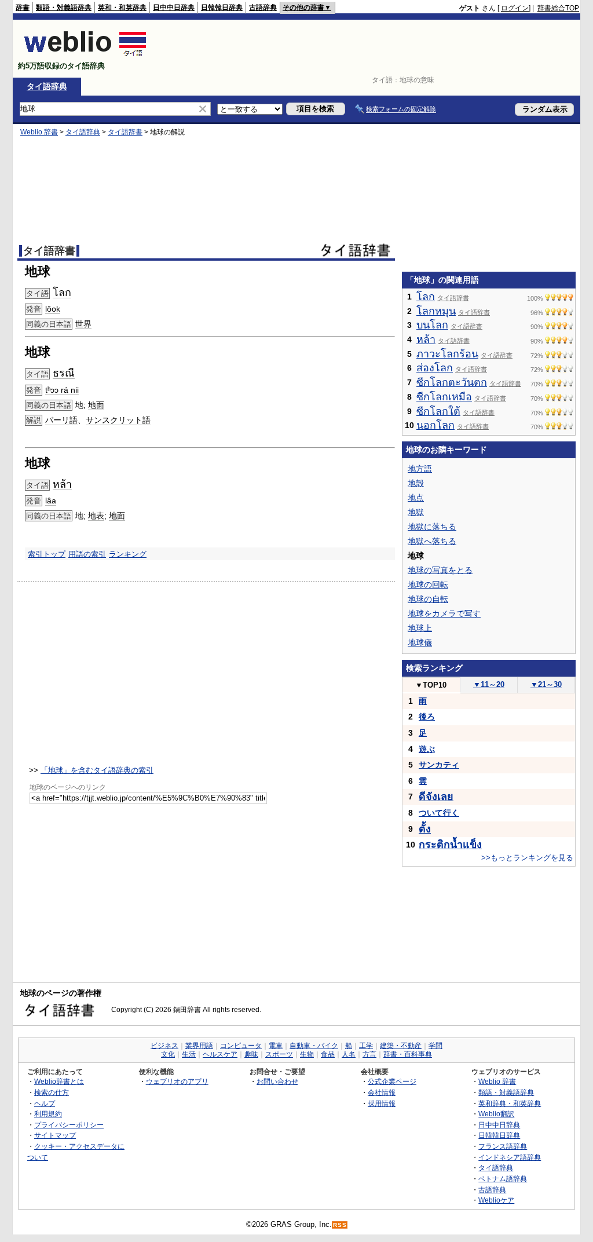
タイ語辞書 (125, 132)
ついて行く (439, 812)
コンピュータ (241, 1045)
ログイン (515, 8)
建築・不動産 (401, 1045)
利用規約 (48, 1113)
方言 (369, 1054)
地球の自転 (428, 599)
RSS (340, 1225)
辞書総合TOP (558, 8)
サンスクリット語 (118, 420)
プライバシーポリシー (69, 1124)
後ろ (427, 716)
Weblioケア (496, 1200)
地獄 (416, 512)
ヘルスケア (220, 1054)
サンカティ (439, 764)
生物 (307, 1054)
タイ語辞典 (47, 86)
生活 (189, 1054)
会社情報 (382, 1092)
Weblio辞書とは (59, 1081)
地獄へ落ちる (432, 541)
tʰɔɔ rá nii (62, 389)
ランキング (128, 554)
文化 (168, 1054)
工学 (366, 1045)
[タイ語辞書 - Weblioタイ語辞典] (85, 56)
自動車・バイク (314, 1045)
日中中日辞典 (174, 7)
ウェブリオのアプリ (177, 1081)
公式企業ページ (392, 1081)
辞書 (23, 7)
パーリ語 (61, 420)
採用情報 (382, 1103)
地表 (96, 515)
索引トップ (46, 554)
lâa (50, 500)
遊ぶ (427, 749)
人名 (349, 1054)
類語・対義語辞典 (63, 7)
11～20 (488, 684)
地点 (416, 497)
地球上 (420, 628)
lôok (52, 308)
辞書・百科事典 (407, 1054)
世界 (83, 323)
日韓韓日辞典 (222, 7)
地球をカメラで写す (444, 613)
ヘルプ (44, 1103)
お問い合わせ (277, 1081)
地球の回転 (428, 584)
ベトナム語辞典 (502, 1178)
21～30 (546, 684)
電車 (276, 1045)
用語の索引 (87, 554)
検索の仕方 (51, 1092)
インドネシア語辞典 (509, 1157)
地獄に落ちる (432, 526)
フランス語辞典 (502, 1146)
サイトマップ (55, 1135)
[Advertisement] (368, 49)
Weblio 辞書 (39, 132)
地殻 (416, 483)
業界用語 (199, 1045)
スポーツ (279, 1054)
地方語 (420, 468)
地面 (96, 405)
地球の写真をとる (440, 570)
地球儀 (420, 642)
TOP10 (430, 685)
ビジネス (164, 1045)
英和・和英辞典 (122, 7)
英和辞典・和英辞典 (509, 1103)
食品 (328, 1054)
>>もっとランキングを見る (527, 857)
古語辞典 (263, 7)
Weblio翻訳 (496, 1113)
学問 (435, 1045)
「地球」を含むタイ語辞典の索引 (97, 770)
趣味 (251, 1054)
